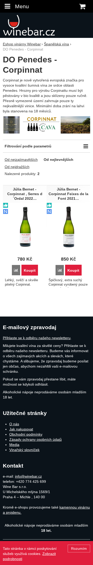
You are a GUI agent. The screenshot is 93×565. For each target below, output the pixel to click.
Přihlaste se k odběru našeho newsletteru (37, 338)
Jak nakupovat (21, 429)
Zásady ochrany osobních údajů (35, 439)
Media (14, 445)
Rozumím (79, 548)
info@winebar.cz (28, 476)
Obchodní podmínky (25, 434)
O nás (14, 424)
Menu (22, 6)
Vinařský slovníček (24, 450)
